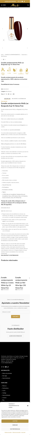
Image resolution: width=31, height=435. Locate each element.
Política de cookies (8, 432)
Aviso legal (23, 432)
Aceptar (15, 421)
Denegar (15, 425)
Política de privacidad (16, 432)
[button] (27, 405)
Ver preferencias (15, 429)
